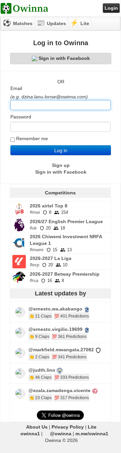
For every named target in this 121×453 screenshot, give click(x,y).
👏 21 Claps (40, 316)
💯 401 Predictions (71, 316)
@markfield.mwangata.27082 (61, 349)
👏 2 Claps (39, 357)
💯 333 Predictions (71, 377)
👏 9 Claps (39, 336)
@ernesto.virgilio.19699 (55, 329)
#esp (34, 264)
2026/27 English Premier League (66, 221)
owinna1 (30, 433)
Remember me (32, 138)
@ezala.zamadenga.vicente (59, 390)
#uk (33, 228)
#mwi (35, 212)
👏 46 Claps (40, 377)
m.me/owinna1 (91, 433)
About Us (37, 427)
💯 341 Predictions (69, 357)
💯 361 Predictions (69, 336)
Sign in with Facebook (64, 58)
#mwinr (37, 249)
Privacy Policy (68, 427)
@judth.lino (41, 370)
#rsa (34, 280)
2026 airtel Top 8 (48, 205)
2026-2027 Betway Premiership (65, 274)
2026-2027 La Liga (50, 258)
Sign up (61, 165)
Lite (92, 427)
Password (20, 116)
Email (16, 88)
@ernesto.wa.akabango (55, 308)
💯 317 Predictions (71, 397)
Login (111, 8)
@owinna (60, 433)
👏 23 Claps (40, 397)
